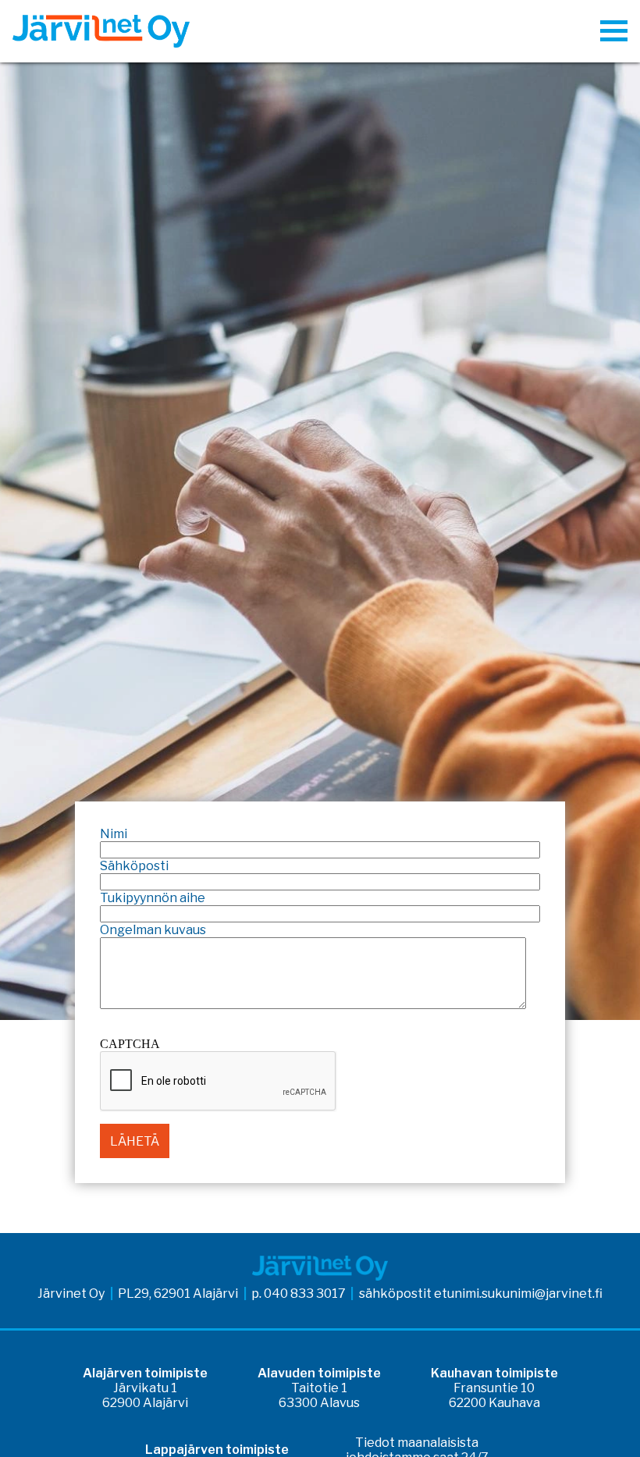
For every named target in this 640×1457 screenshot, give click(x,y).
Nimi (113, 833)
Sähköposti (134, 865)
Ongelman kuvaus (153, 929)
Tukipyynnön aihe (152, 897)
